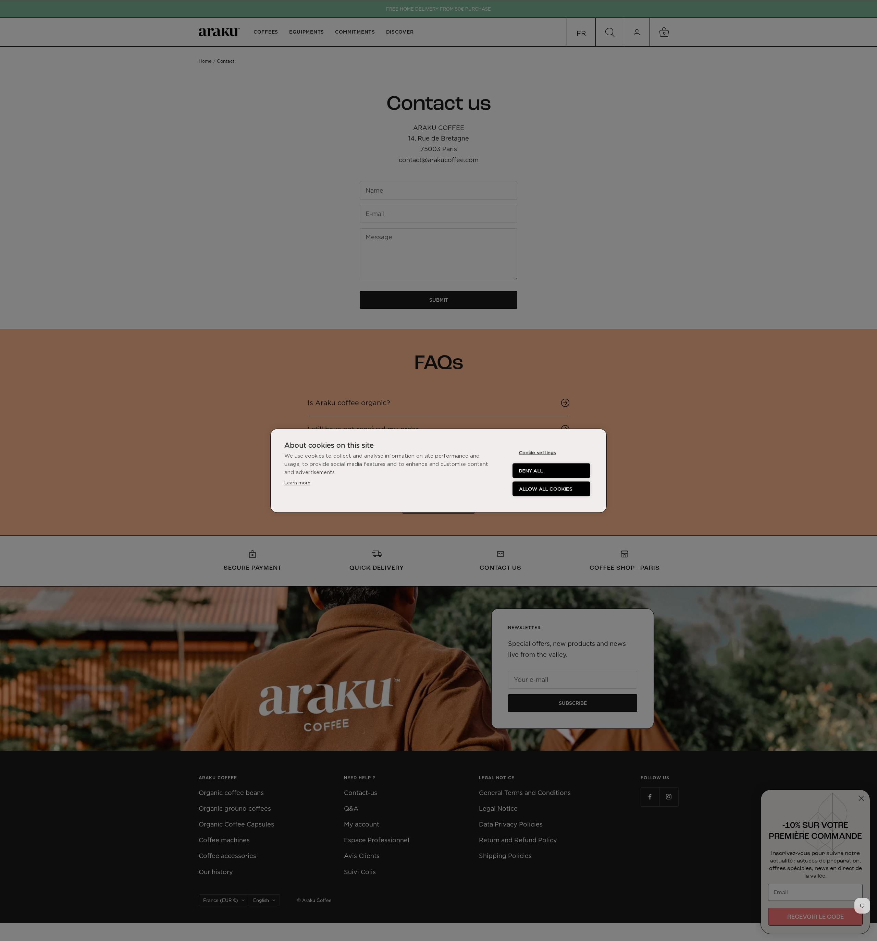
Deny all (531, 470)
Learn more (297, 482)
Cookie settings (537, 452)
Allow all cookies (545, 488)
